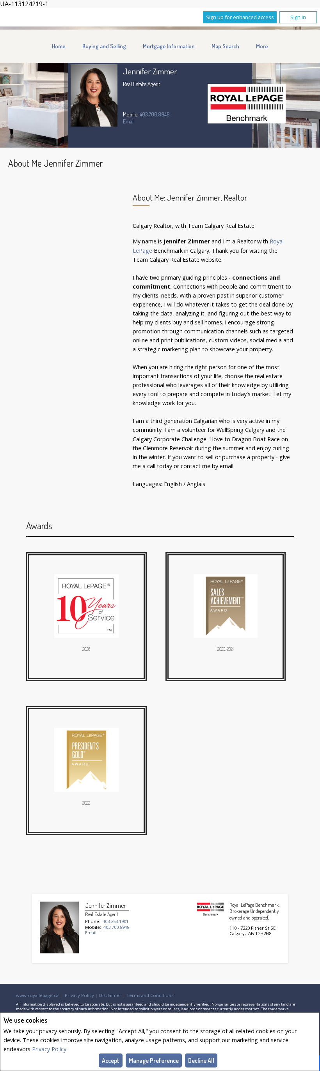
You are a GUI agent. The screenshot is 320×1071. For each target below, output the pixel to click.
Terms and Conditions (149, 995)
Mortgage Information (169, 45)
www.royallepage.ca (37, 995)
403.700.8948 (155, 114)
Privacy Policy (49, 1049)
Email (129, 121)
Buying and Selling (104, 45)
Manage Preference (154, 1060)
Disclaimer (110, 995)
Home (59, 45)
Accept (110, 1060)
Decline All (201, 1060)
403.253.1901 (115, 921)
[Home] (246, 104)
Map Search (225, 45)
